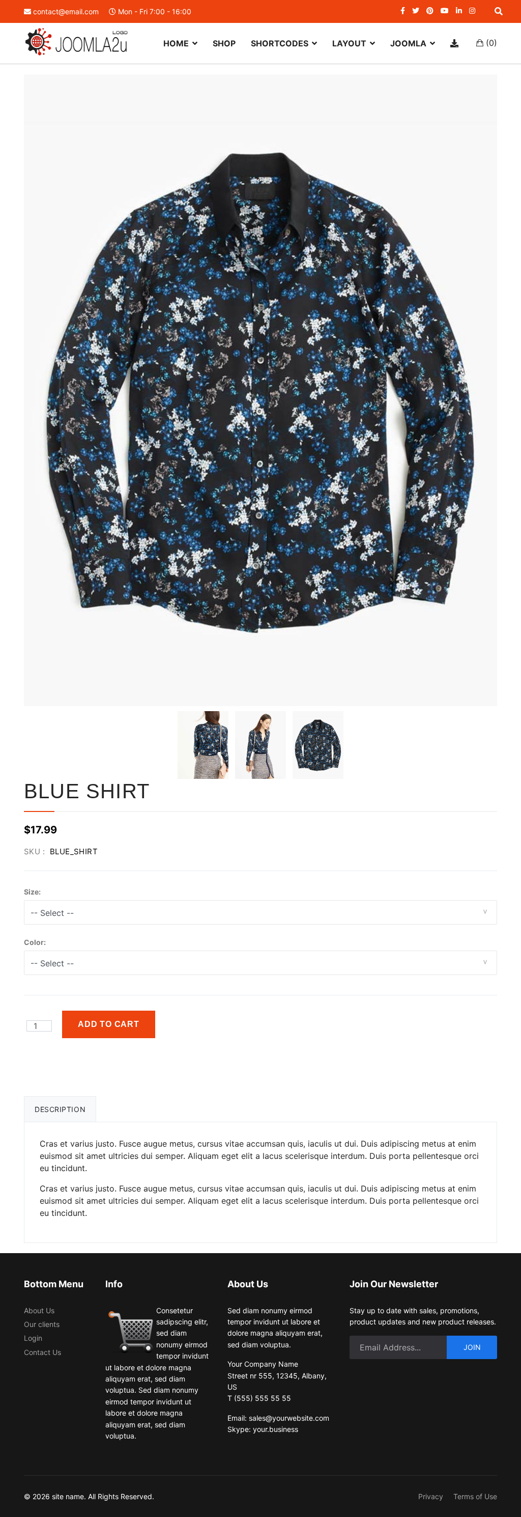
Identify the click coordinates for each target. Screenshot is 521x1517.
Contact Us (42, 1352)
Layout (349, 43)
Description (60, 1109)
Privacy (430, 1496)
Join (472, 1347)
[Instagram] (472, 10)
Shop (224, 43)
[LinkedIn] (459, 10)
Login (33, 1338)
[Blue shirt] (203, 745)
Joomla (408, 43)
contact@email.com (66, 11)
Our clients (42, 1324)
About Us (39, 1310)
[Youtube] (445, 10)
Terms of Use (475, 1496)
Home (176, 43)
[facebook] (402, 10)
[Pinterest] (429, 10)
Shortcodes (279, 43)
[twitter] (415, 10)
